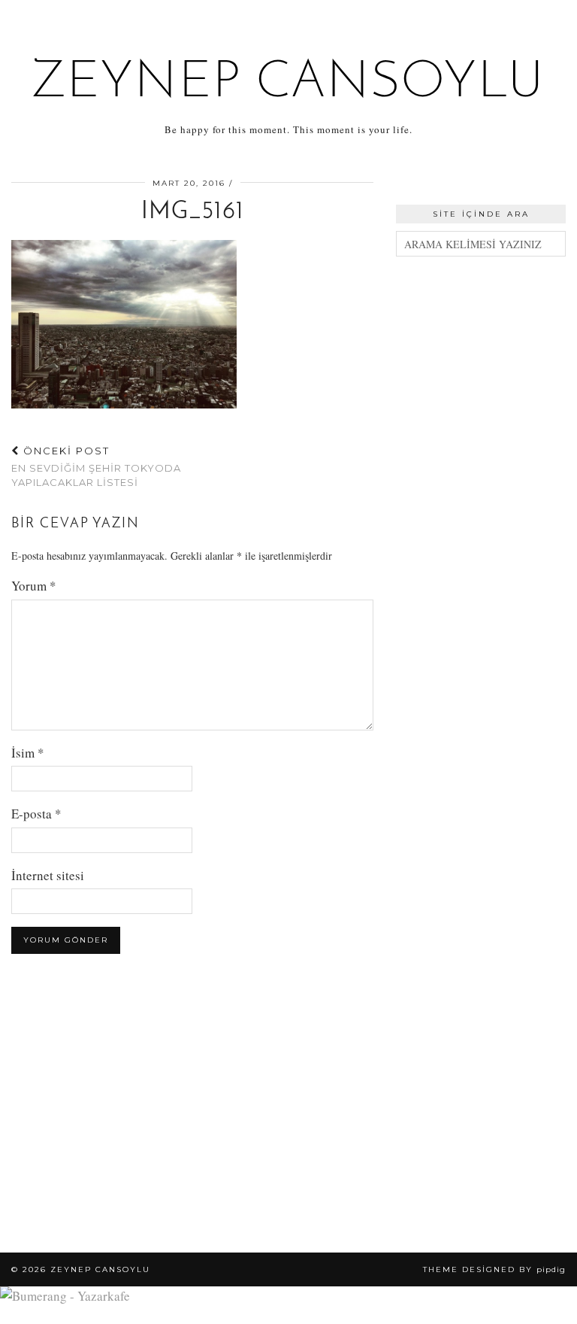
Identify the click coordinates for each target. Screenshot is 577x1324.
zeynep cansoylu (288, 83)
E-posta (36, 813)
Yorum (33, 585)
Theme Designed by (494, 1269)
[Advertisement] (481, 362)
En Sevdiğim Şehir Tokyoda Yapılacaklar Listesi (96, 466)
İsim (27, 752)
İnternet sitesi (47, 875)
